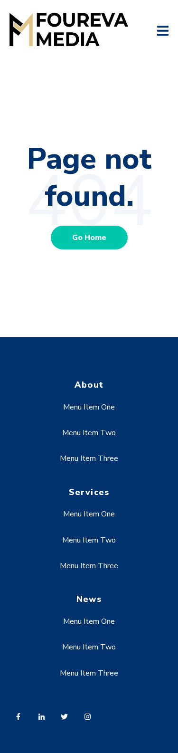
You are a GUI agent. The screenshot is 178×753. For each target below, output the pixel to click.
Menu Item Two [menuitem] (89, 433)
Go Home (89, 237)
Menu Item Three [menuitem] (89, 458)
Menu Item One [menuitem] (89, 407)
